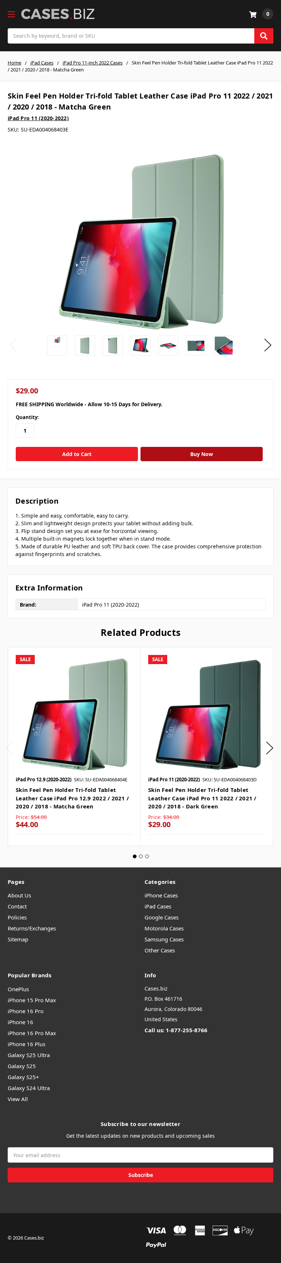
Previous (13, 345)
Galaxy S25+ (23, 1077)
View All (18, 1099)
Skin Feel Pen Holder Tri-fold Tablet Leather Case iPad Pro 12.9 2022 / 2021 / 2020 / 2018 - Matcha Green (72, 798)
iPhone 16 (20, 1022)
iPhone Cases (161, 895)
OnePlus (18, 989)
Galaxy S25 (22, 1066)
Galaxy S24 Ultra (29, 1088)
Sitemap (18, 939)
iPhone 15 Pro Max (32, 1000)
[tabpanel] (74, 746)
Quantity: (27, 417)
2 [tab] (141, 856)
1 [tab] (134, 856)
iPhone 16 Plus (26, 1044)
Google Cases (162, 917)
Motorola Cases (164, 928)
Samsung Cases (164, 939)
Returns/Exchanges (32, 928)
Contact (17, 906)
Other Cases (160, 950)
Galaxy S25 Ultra (29, 1055)
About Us (19, 895)
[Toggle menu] (11, 14)
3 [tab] (147, 856)
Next (268, 345)
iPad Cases (158, 906)
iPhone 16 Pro (26, 1011)
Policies (17, 917)
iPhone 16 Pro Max (32, 1033)
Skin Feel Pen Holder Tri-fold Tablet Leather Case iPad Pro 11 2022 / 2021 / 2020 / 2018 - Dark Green (202, 798)
